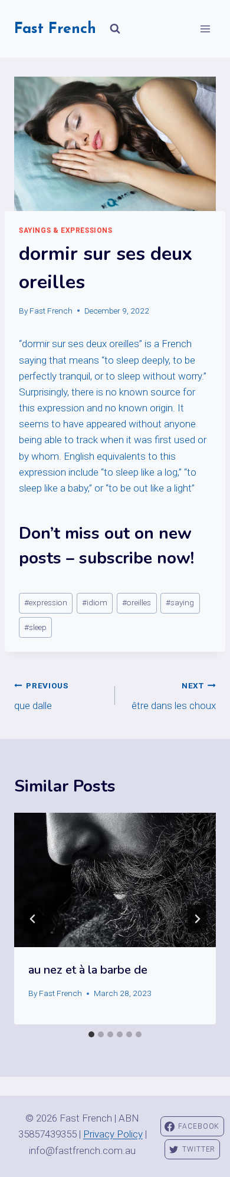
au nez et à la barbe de (87, 970)
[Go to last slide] (33, 919)
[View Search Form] (115, 28)
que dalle (41, 696)
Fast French (51, 310)
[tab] (91, 1034)
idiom (94, 602)
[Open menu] (205, 28)
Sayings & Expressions (66, 230)
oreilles (136, 602)
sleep (35, 627)
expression (45, 602)
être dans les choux (174, 696)
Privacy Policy (113, 1134)
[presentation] (115, 880)
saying (180, 602)
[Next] (197, 919)
